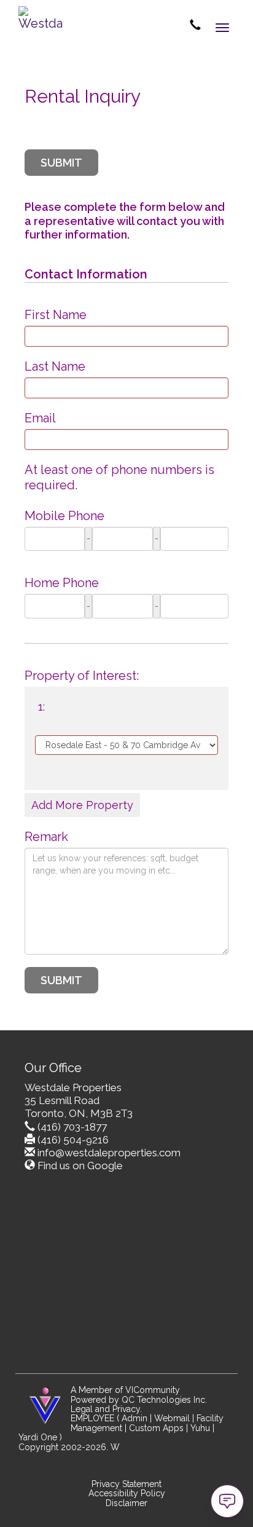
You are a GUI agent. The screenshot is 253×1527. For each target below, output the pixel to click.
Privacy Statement (126, 1484)
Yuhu (200, 1428)
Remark (46, 836)
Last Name (55, 366)
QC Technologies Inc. (164, 1400)
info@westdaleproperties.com (109, 1152)
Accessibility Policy (126, 1493)
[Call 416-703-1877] (195, 26)
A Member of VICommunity (125, 1390)
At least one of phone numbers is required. (119, 477)
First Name (56, 314)
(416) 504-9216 (73, 1140)
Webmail (172, 1418)
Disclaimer (126, 1503)
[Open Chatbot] (227, 1501)
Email (40, 418)
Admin (134, 1418)
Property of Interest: (82, 675)
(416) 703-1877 (72, 1127)
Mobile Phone (64, 515)
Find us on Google (80, 1165)
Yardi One (37, 1437)
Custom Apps (156, 1428)
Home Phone (62, 582)
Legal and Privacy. (106, 1409)
